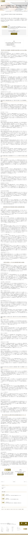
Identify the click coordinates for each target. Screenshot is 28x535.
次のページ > (25, 481)
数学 (13, 509)
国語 (11, 509)
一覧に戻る (14, 481)
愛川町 (2, 509)
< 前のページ (2, 481)
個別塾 (2, 488)
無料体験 (8, 509)
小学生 (5, 509)
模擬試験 (22, 509)
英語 (14, 509)
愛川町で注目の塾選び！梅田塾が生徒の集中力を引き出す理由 (13, 42)
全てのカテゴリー (4, 487)
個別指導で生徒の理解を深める (10, 43)
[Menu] (27, 1)
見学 (9, 509)
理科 (16, 509)
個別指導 (20, 509)
